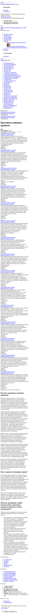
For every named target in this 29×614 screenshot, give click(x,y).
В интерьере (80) (8, 91)
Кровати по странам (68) (10, 97)
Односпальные (8, 37)
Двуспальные (7, 35)
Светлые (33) (7, 89)
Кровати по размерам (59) (10, 98)
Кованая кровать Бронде (7, 373)
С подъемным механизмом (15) (12, 75)
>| (6, 388)
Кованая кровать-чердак (10, 578)
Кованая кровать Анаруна (7, 238)
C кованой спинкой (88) (10, 72)
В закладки (3, 148)
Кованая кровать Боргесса (7, 356)
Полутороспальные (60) (10, 64)
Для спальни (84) (8, 90)
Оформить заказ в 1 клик (11, 4)
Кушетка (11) (7, 94)
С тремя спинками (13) (10, 80)
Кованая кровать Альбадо (7, 204)
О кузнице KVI (8, 559)
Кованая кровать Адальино (8, 187)
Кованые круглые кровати (11, 579)
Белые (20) (6, 83)
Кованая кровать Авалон (7, 134)
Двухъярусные (7, 39)
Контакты (6, 56)
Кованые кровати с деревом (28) (12, 76)
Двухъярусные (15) (9, 68)
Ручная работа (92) (9, 102)
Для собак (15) (7, 108)
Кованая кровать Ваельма (7, 113)
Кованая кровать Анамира (7, 222)
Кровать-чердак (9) (9, 101)
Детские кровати (8, 577)
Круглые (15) (7, 71)
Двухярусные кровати (9, 575)
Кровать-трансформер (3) (10, 105)
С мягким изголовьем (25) (10, 74)
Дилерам (6, 562)
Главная (3, 60)
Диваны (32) (7, 93)
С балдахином (7, 38)
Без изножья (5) (8, 82)
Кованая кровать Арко (6, 306)
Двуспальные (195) (9, 63)
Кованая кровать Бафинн (7, 339)
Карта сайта (4, 608)
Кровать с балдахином (10, 574)
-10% (2, 166)
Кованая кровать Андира (7, 255)
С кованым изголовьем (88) (11, 78)
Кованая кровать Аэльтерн (8, 323)
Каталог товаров (8, 34)
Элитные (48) (7, 87)
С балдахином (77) (9, 67)
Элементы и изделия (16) (10, 95)
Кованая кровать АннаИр (7, 272)
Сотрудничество (8, 565)
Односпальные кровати (10, 573)
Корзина (3, 4)
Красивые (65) (7, 86)
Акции (5, 50)
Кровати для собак (9, 581)
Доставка (6, 561)
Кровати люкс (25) (9, 106)
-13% (2, 219)
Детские (6, 41)
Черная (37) (7, 85)
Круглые (6, 49)
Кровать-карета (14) (9, 100)
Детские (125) (7, 69)
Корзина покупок (5, 27)
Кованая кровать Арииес (7, 288)
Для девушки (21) (8, 104)
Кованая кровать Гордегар (7, 117)
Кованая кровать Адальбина (8, 169)
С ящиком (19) (7, 79)
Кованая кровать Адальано (8, 151)
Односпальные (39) (9, 65)
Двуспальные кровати (9, 571)
